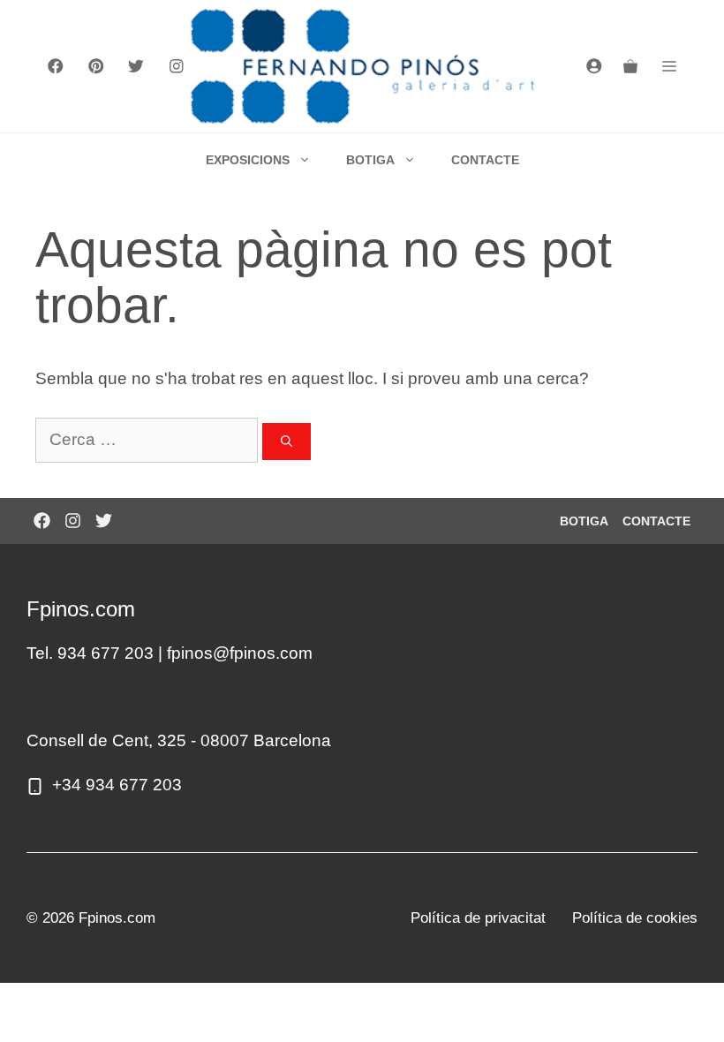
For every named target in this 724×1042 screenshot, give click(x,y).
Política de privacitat (478, 918)
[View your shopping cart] (630, 66)
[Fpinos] (362, 66)
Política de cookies (635, 918)
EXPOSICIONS (248, 160)
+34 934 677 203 (117, 784)
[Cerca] (286, 441)
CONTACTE (485, 160)
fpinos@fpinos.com (240, 653)
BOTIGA (370, 160)
